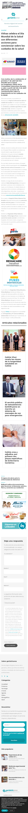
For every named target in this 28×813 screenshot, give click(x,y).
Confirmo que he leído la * (13, 734)
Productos (4, 686)
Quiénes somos (8, 795)
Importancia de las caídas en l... (15, 756)
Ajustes (11, 810)
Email (5, 577)
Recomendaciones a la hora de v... (16, 778)
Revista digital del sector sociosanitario (13, 24)
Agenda (3, 693)
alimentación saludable (11, 115)
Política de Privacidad (13, 632)
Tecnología (4, 688)
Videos (3, 695)
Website (6, 585)
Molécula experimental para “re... (17, 767)
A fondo (3, 691)
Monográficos (5, 697)
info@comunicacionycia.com (16, 629)
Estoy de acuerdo (10, 603)
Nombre (6, 568)
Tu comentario (8, 553)
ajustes (14, 807)
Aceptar (4, 810)
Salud (3, 700)
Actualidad (3, 30)
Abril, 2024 (3, 53)
